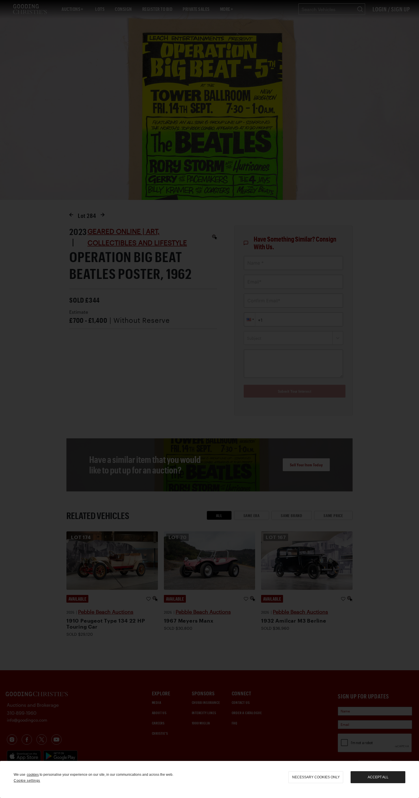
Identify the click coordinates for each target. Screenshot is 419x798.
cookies (33, 775)
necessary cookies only (316, 777)
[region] (209, 779)
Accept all (378, 777)
